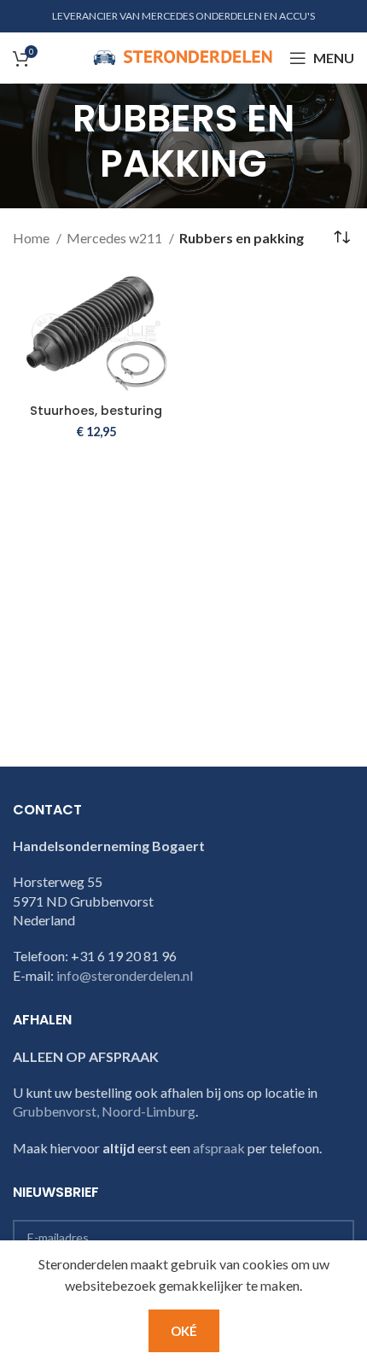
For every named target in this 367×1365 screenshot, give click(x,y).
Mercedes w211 (116, 238)
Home (32, 238)
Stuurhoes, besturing (96, 410)
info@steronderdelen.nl (124, 975)
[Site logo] (182, 56)
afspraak (219, 1148)
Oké (184, 1331)
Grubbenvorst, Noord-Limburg (104, 1111)
